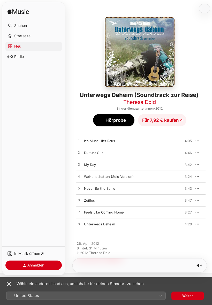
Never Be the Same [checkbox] (99, 188)
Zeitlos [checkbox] (89, 200)
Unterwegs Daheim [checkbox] (99, 224)
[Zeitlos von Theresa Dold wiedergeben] (79, 200)
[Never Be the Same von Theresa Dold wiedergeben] (79, 188)
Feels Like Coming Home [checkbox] (104, 212)
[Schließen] (8, 284)
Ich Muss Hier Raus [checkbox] (99, 141)
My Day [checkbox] (90, 165)
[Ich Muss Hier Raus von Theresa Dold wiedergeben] (79, 141)
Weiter (187, 296)
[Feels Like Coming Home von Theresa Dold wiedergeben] (79, 212)
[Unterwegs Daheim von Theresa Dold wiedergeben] (79, 224)
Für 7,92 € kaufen (160, 120)
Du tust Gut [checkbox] (93, 153)
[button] (34, 25)
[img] (18, 12)
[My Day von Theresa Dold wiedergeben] (79, 164)
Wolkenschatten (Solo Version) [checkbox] (109, 176)
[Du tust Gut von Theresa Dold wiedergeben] (79, 152)
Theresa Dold (139, 102)
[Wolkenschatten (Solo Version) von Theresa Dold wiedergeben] (79, 176)
